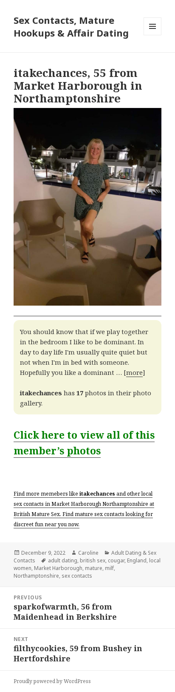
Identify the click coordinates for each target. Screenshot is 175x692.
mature (93, 568)
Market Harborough (58, 568)
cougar (116, 560)
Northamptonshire (36, 575)
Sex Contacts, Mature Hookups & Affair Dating (71, 26)
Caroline (88, 552)
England (137, 560)
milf (109, 568)
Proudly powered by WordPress (52, 681)
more (134, 372)
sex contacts (77, 575)
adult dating (62, 560)
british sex (92, 560)
